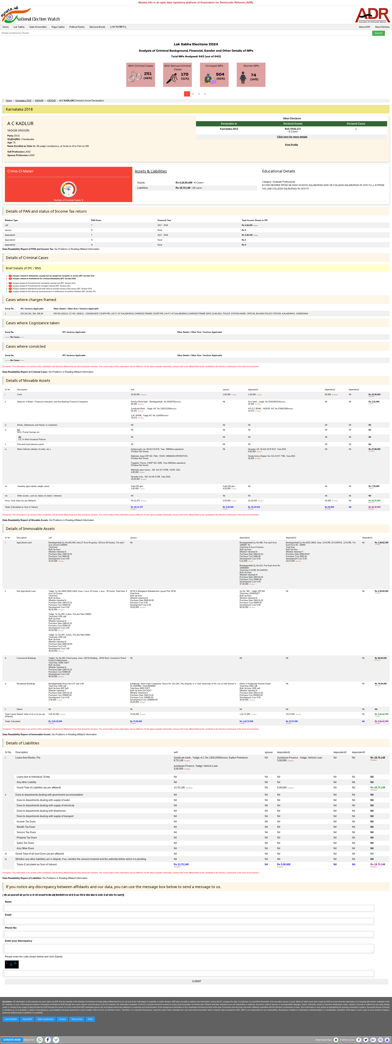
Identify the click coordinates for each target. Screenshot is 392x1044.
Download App (324, 1039)
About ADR (364, 27)
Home (6, 27)
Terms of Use (76, 1019)
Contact (62, 1019)
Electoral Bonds (97, 27)
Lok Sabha (19, 27)
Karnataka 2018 (23, 100)
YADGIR (39, 100)
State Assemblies (38, 27)
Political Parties (77, 27)
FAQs (90, 1019)
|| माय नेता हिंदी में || (118, 27)
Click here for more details (292, 137)
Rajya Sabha (58, 27)
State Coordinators (45, 1019)
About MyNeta (382, 27)
